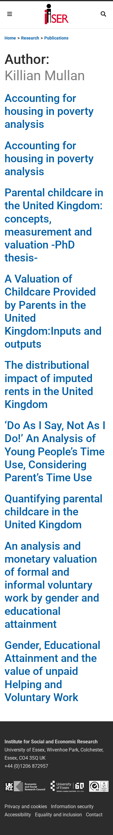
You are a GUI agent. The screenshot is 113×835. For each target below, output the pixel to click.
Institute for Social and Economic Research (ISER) (57, 15)
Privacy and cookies (26, 806)
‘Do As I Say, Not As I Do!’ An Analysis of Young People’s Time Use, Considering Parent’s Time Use (55, 451)
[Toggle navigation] (10, 14)
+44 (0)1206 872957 (26, 766)
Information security (72, 806)
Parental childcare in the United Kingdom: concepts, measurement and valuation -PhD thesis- (54, 225)
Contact (94, 815)
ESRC (25, 786)
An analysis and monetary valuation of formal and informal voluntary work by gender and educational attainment (52, 585)
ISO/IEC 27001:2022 (98, 786)
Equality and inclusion (58, 815)
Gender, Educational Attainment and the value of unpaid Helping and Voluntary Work (52, 671)
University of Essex (67, 786)
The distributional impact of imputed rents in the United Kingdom (49, 385)
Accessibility (18, 815)
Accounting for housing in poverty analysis (49, 111)
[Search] (103, 14)
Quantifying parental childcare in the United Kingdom (53, 511)
